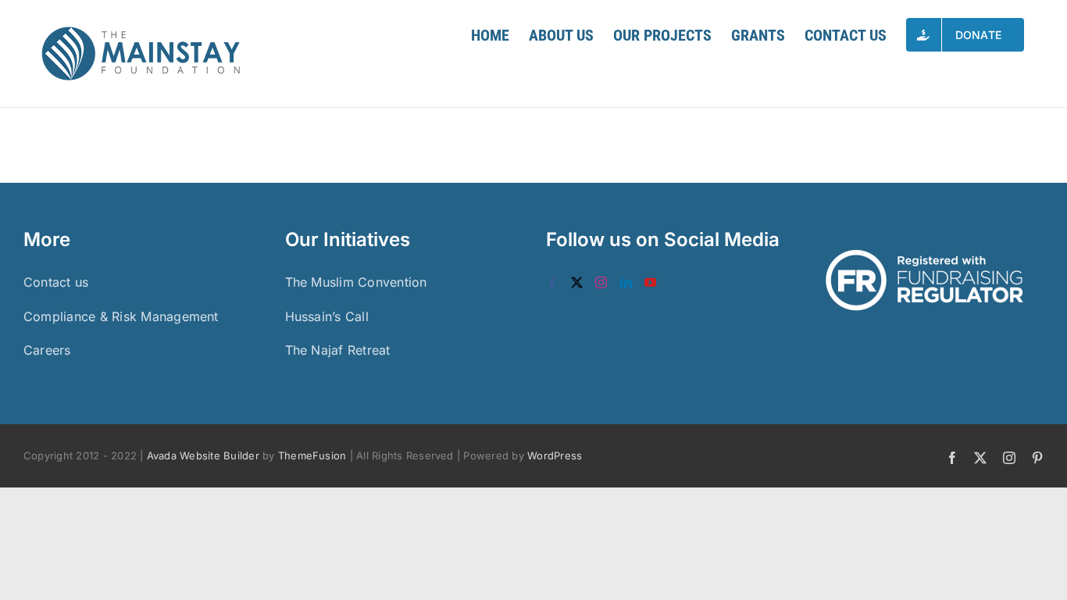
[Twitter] (577, 282)
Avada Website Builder (203, 455)
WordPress (554, 455)
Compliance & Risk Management (121, 316)
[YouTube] (650, 282)
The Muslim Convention (356, 282)
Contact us (55, 282)
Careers (47, 350)
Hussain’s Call (327, 316)
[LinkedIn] (626, 282)
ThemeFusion (312, 455)
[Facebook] (552, 282)
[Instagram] (601, 282)
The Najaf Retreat (338, 350)
